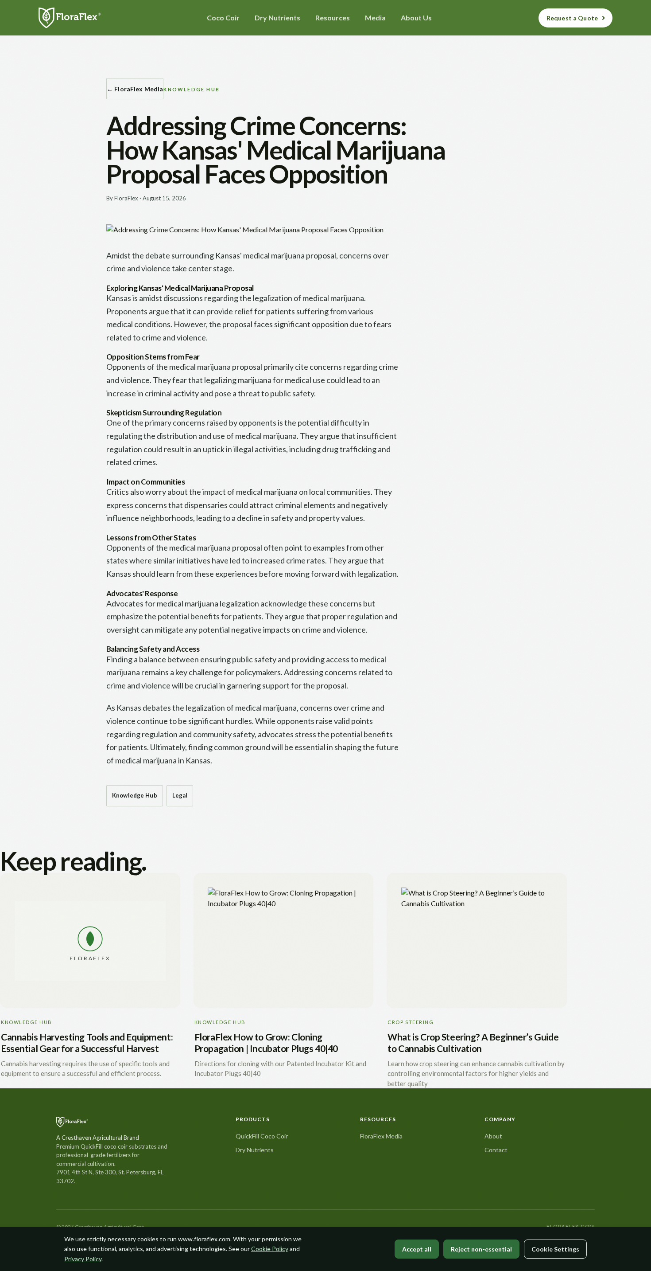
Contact (496, 1150)
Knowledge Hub (134, 795)
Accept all (416, 1249)
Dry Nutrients (255, 1150)
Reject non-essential (481, 1249)
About (493, 1136)
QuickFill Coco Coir (262, 1136)
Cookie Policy (269, 1248)
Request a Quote (572, 18)
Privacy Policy (82, 1259)
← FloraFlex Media (135, 89)
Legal (180, 795)
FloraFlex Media (381, 1136)
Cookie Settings (555, 1249)
